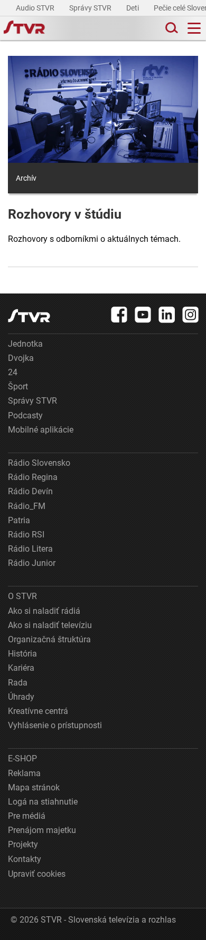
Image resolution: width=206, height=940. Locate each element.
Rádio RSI (26, 535)
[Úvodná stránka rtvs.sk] (24, 28)
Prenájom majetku (42, 830)
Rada (17, 683)
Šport (18, 386)
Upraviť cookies (36, 874)
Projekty (23, 844)
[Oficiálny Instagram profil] (190, 314)
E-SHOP (22, 758)
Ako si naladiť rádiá (44, 611)
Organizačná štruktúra (49, 639)
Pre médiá (26, 816)
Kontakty (24, 859)
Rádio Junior (31, 563)
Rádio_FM (26, 506)
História (22, 654)
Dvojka (21, 358)
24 (12, 372)
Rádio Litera (30, 549)
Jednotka (25, 344)
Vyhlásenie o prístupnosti (55, 725)
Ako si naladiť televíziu (50, 625)
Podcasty (25, 415)
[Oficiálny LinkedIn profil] (166, 314)
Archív (26, 178)
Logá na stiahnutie (43, 802)
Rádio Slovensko (39, 463)
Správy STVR (91, 8)
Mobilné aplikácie (40, 430)
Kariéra (21, 668)
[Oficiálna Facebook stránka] (119, 314)
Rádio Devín (30, 491)
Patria (19, 520)
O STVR (22, 596)
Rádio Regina (33, 477)
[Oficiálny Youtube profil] (143, 314)
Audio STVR (36, 8)
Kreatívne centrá (38, 711)
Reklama (24, 773)
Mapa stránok (34, 787)
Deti (133, 8)
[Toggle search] (170, 28)
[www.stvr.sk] (29, 316)
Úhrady (21, 697)
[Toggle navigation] (194, 28)
